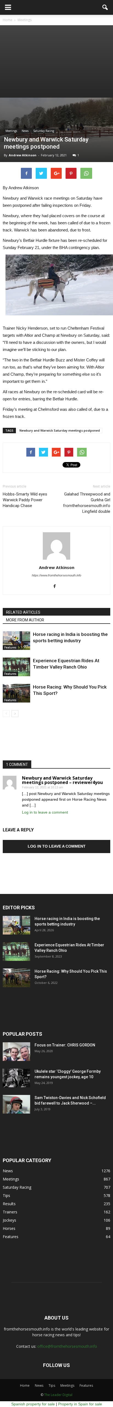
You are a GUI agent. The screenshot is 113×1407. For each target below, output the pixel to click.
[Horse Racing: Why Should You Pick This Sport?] (16, 693)
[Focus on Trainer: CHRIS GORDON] (16, 1051)
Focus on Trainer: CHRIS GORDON (65, 1045)
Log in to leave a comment (45, 812)
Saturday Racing (43, 131)
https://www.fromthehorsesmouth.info (56, 575)
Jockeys (9, 1220)
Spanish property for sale (33, 1404)
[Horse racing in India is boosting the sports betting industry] (16, 640)
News (25, 131)
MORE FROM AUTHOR (25, 620)
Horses (9, 1228)
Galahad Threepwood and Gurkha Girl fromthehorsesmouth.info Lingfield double (86, 503)
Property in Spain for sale (80, 1404)
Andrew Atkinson (22, 155)
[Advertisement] (56, 61)
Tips (6, 1195)
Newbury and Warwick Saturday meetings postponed (59, 430)
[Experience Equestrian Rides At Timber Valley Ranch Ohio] (16, 667)
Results (9, 1203)
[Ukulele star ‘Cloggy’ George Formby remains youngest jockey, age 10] (16, 1078)
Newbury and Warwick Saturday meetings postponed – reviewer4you (62, 780)
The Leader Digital (58, 1394)
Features (10, 647)
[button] (105, 7)
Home (25, 1385)
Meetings (11, 131)
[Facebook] (56, 586)
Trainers (10, 1212)
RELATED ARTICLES (23, 612)
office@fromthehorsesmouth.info (67, 1346)
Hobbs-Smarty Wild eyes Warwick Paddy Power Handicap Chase (25, 500)
